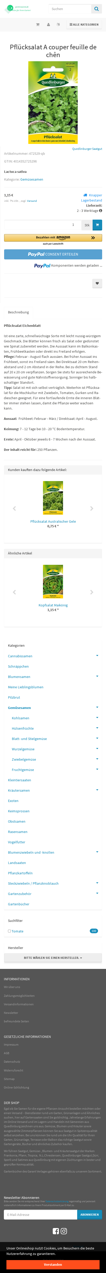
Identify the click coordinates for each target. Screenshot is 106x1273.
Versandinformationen (19, 1004)
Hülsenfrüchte (23, 728)
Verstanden (53, 1264)
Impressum (11, 1044)
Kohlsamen (20, 718)
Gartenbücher (18, 904)
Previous (14, 509)
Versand (32, 201)
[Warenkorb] (37, 24)
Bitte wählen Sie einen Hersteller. (52, 958)
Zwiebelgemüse (24, 759)
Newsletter (11, 1013)
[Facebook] (56, 1231)
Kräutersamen (19, 790)
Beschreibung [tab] (18, 312)
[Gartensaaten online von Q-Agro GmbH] (17, 9)
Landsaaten (17, 862)
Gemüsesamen (31, 179)
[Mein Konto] (48, 24)
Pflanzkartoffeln (20, 873)
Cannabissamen (20, 656)
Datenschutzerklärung (57, 1201)
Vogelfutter (16, 842)
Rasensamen (18, 831)
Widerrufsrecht (13, 1070)
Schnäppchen (18, 666)
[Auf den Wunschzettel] (97, 283)
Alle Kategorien (84, 24)
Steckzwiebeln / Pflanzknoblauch (33, 883)
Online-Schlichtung (16, 1087)
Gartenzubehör (19, 893)
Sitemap (9, 1079)
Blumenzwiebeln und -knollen (31, 852)
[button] (53, 240)
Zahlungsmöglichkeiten (19, 996)
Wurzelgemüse (23, 749)
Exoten (13, 800)
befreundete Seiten (16, 1021)
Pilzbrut (14, 697)
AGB (6, 1053)
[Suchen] (96, 8)
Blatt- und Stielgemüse (29, 738)
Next (92, 509)
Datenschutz (12, 1061)
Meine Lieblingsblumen (25, 687)
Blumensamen (19, 676)
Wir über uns (12, 987)
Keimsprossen (19, 811)
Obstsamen (16, 821)
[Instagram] (64, 1231)
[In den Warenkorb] (97, 225)
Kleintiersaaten (19, 780)
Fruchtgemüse (23, 769)
